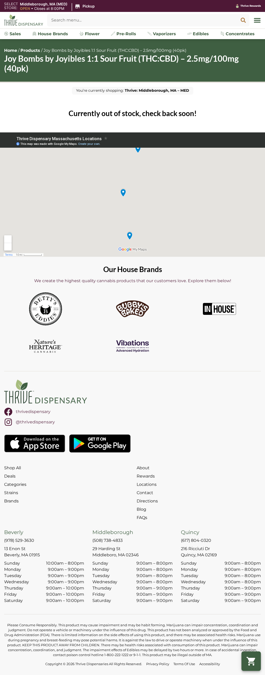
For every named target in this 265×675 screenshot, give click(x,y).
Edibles (200, 33)
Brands (11, 501)
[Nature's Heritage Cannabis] (45, 346)
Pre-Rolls (125, 33)
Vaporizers (164, 33)
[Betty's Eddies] (45, 308)
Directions (147, 501)
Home (10, 50)
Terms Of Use (184, 664)
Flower (92, 33)
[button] (58, 6)
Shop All (12, 467)
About (143, 467)
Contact (145, 492)
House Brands (52, 33)
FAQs (142, 517)
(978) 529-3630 (19, 540)
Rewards (146, 476)
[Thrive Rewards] (237, 6)
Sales (14, 33)
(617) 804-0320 (196, 540)
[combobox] (142, 20)
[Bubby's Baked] (132, 308)
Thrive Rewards (250, 5)
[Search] (243, 20)
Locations (147, 484)
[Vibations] (132, 346)
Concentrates (239, 33)
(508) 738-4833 (107, 540)
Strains (11, 492)
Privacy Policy (157, 664)
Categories (15, 484)
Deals (10, 476)
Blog (141, 509)
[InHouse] (219, 308)
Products (30, 50)
